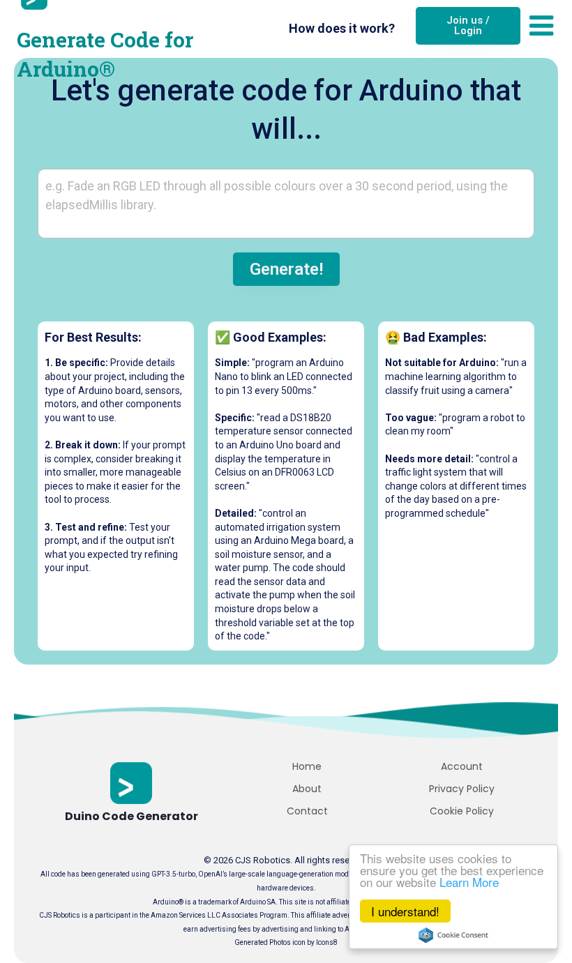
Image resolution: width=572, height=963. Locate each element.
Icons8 (327, 942)
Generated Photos (262, 942)
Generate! (286, 269)
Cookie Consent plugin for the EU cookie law (453, 935)
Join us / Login (468, 25)
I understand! (405, 911)
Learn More (469, 881)
